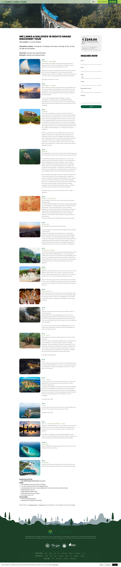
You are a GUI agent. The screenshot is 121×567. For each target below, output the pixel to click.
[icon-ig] (113, 2)
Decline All (108, 564)
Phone (82, 74)
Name (82, 60)
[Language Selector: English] (94, 1)
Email (82, 67)
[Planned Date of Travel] (82, 91)
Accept (114, 564)
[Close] (119, 565)
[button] (102, 2)
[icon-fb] (110, 2)
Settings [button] (101, 564)
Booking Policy (33, 505)
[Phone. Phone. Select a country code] (83, 77)
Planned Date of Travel (86, 88)
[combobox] (91, 84)
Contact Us (42, 505)
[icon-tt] (115, 2)
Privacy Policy (55, 564)
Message (83, 95)
